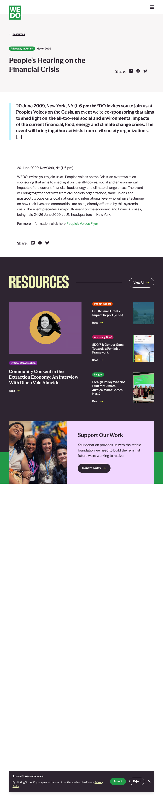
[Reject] (149, 781)
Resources (19, 34)
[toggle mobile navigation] (152, 7)
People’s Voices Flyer (82, 223)
